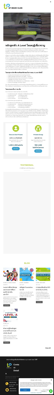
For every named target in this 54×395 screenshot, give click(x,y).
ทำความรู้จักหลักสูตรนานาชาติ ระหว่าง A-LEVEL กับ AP (9, 330)
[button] (51, 380)
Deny (36, 390)
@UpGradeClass (13, 390)
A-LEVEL (5, 282)
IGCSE (14, 282)
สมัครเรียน (15, 148)
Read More (6, 305)
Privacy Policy (39, 392)
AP (8, 282)
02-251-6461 (12, 384)
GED (10, 282)
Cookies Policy (33, 392)
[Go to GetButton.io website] (51, 393)
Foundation (26, 282)
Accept (25, 390)
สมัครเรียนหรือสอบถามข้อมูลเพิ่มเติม (27, 33)
